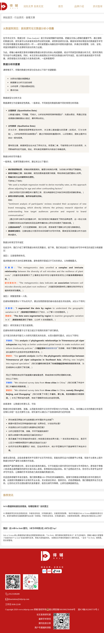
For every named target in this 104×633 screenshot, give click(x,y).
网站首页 (7, 17)
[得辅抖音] (57, 573)
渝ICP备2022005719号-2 (88, 609)
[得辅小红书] (49, 573)
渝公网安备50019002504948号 (62, 609)
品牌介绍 (79, 6)
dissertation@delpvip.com (18, 599)
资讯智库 (97, 6)
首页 (60, 6)
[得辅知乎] (44, 573)
